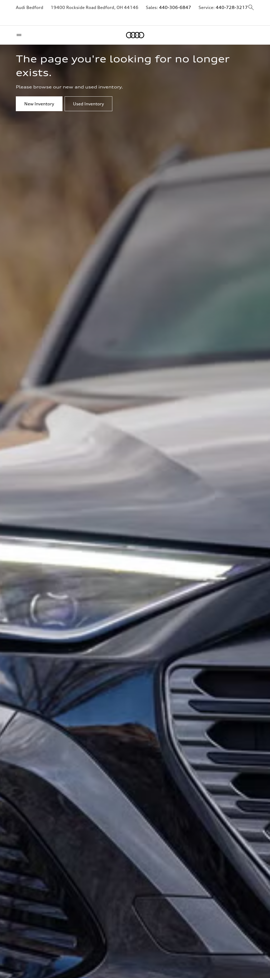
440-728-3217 (232, 7)
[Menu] (20, 35)
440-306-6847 (175, 7)
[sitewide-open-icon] (251, 7)
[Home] (135, 35)
